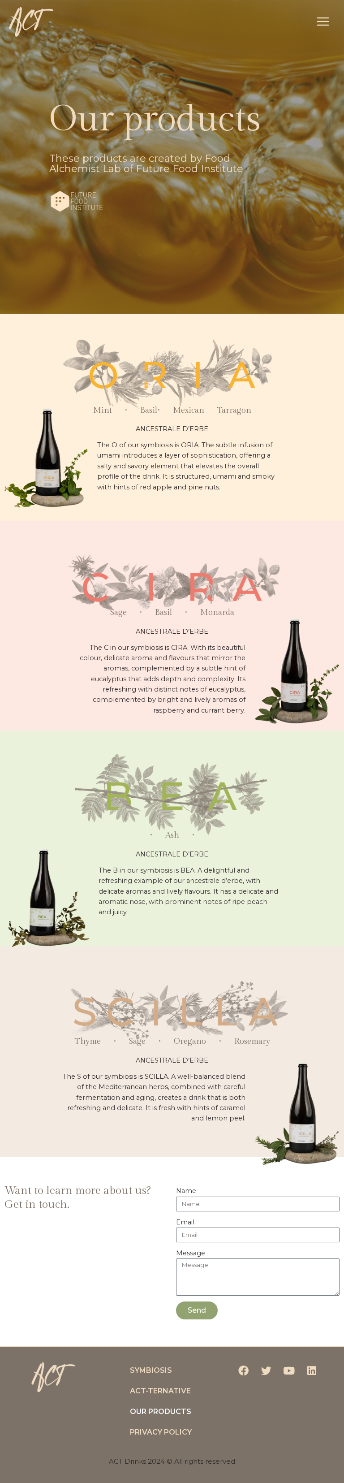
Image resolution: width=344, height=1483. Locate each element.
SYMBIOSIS (151, 1370)
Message (190, 1253)
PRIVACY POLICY (161, 1432)
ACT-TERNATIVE (160, 1391)
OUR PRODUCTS (160, 1411)
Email (185, 1222)
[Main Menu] (323, 22)
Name (186, 1191)
